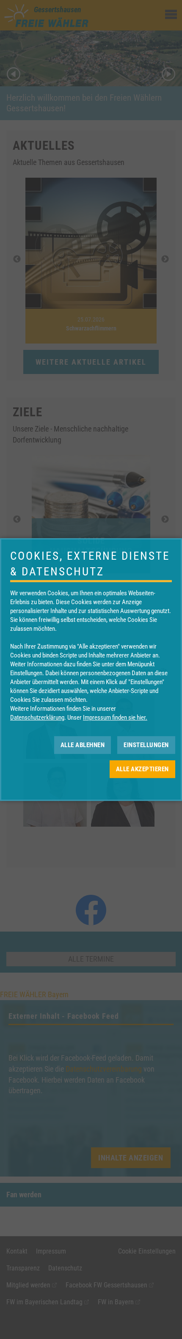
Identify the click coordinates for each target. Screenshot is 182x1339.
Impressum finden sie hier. (115, 717)
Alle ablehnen (83, 745)
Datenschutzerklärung (37, 717)
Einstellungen (146, 745)
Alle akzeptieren (142, 769)
